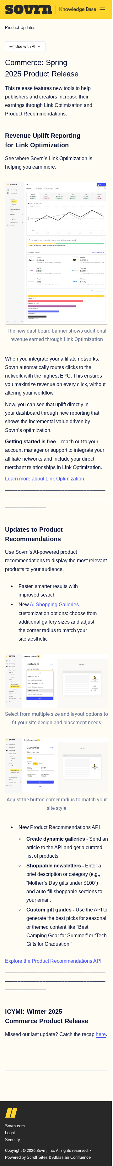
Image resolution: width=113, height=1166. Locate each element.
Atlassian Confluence (71, 1157)
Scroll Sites (37, 1157)
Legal (10, 1132)
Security (12, 1139)
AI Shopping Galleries (54, 604)
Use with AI (25, 46)
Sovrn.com (15, 1126)
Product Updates (20, 27)
